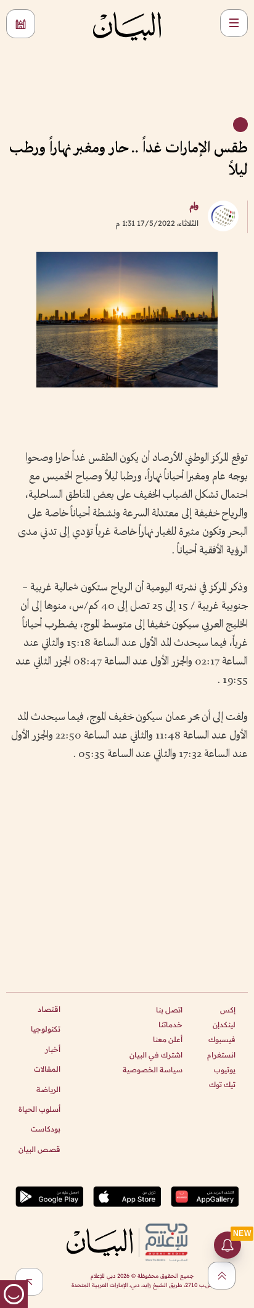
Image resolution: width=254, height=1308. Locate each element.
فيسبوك (222, 1039)
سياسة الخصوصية (152, 1069)
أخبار (52, 1049)
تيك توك (222, 1084)
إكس (228, 1009)
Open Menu (234, 23)
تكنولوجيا (45, 1028)
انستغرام (221, 1054)
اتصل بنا (169, 1009)
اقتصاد (49, 1009)
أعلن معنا (167, 1039)
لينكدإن (224, 1024)
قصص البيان (39, 1149)
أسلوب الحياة (39, 1109)
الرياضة (48, 1089)
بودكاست (45, 1128)
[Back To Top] (222, 1275)
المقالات (47, 1069)
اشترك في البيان (155, 1054)
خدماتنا (170, 1024)
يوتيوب (225, 1069)
